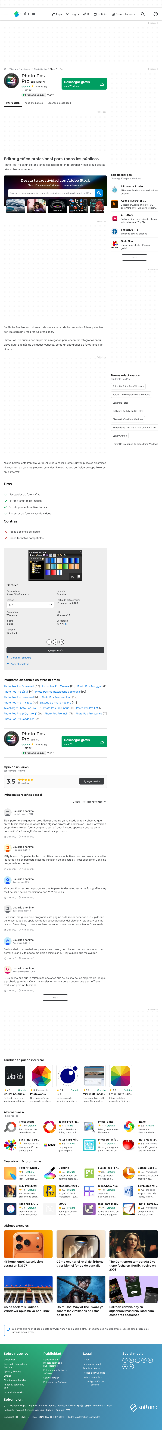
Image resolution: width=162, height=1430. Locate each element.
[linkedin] (150, 1360)
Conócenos (9, 1359)
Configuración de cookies (95, 1383)
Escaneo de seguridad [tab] (59, 102)
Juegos (74, 14)
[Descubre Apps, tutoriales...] (143, 14)
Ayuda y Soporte (12, 1371)
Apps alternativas (20, 664)
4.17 (11, 604)
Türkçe (49, 1410)
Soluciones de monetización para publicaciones (52, 1362)
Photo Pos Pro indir (56, 713)
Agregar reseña (55, 650)
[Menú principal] (6, 14)
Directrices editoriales (15, 1380)
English (23, 1405)
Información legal (92, 1364)
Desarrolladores (125, 14)
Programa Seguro (35, 95)
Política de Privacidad (94, 1372)
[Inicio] (5, 69)
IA (88, 14)
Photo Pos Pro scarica (88, 713)
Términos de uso (91, 1368)
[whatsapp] (61, 642)
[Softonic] (25, 14)
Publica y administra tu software (55, 1372)
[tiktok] (137, 1360)
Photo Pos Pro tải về (16, 691)
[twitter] (55, 642)
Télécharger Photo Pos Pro (20, 708)
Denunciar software (21, 657)
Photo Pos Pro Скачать (55, 686)
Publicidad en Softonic (55, 1382)
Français (43, 1405)
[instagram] (131, 1360)
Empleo (7, 1376)
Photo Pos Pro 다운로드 (18, 702)
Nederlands (99, 1405)
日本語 (80, 1405)
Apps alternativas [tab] (34, 102)
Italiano (71, 1405)
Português (9, 1410)
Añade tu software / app (14, 1386)
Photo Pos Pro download (19, 697)
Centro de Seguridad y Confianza (15, 1365)
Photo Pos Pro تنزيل (89, 686)
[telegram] (131, 1366)
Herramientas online (14, 1392)
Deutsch (14, 1405)
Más (55, 997)
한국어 (88, 1405)
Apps (59, 14)
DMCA (86, 1359)
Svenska (29, 1410)
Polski (109, 1405)
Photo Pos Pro (33, 78)
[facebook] (49, 642)
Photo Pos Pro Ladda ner (19, 718)
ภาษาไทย (39, 1410)
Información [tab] (13, 102)
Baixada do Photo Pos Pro (55, 702)
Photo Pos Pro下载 (87, 708)
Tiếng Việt (59, 1410)
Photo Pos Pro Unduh (56, 708)
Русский (20, 1410)
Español (32, 1405)
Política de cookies (92, 1377)
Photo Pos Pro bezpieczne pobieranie (58, 691)
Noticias (102, 14)
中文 (68, 1410)
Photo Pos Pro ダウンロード (20, 713)
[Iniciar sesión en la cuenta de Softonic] (155, 14)
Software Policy (51, 1377)
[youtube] (125, 1366)
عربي (6, 1405)
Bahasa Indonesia (58, 1405)
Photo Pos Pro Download (19, 686)
